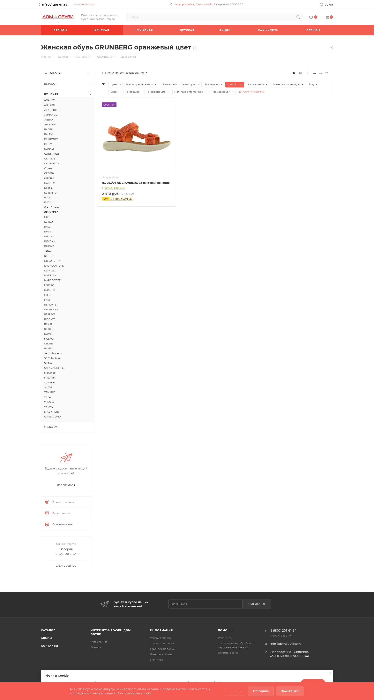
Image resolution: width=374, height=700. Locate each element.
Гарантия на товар (162, 648)
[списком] (320, 73)
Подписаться (257, 604)
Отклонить (261, 691)
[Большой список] (300, 73)
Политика (156, 659)
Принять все (290, 691)
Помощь (225, 630)
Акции (46, 637)
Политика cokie (228, 652)
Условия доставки (162, 643)
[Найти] (298, 17)
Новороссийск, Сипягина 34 (194, 4)
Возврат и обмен (161, 654)
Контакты (49, 645)
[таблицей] (326, 73)
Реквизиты (225, 637)
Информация (161, 630)
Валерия (66, 549)
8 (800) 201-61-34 (54, 4)
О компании (99, 641)
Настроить (235, 691)
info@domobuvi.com (285, 643)
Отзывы (96, 647)
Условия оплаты (160, 637)
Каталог (48, 630)
